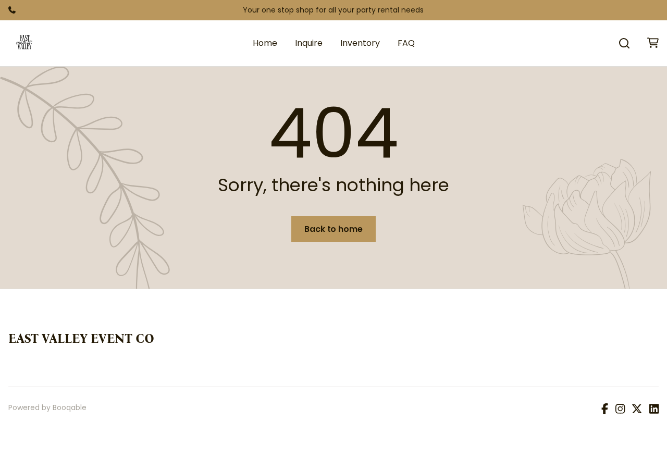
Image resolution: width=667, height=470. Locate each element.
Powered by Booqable (47, 407)
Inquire (309, 43)
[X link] (636, 409)
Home (265, 43)
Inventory (360, 43)
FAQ (406, 43)
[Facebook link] (604, 409)
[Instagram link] (620, 409)
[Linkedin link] (654, 409)
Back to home (333, 229)
